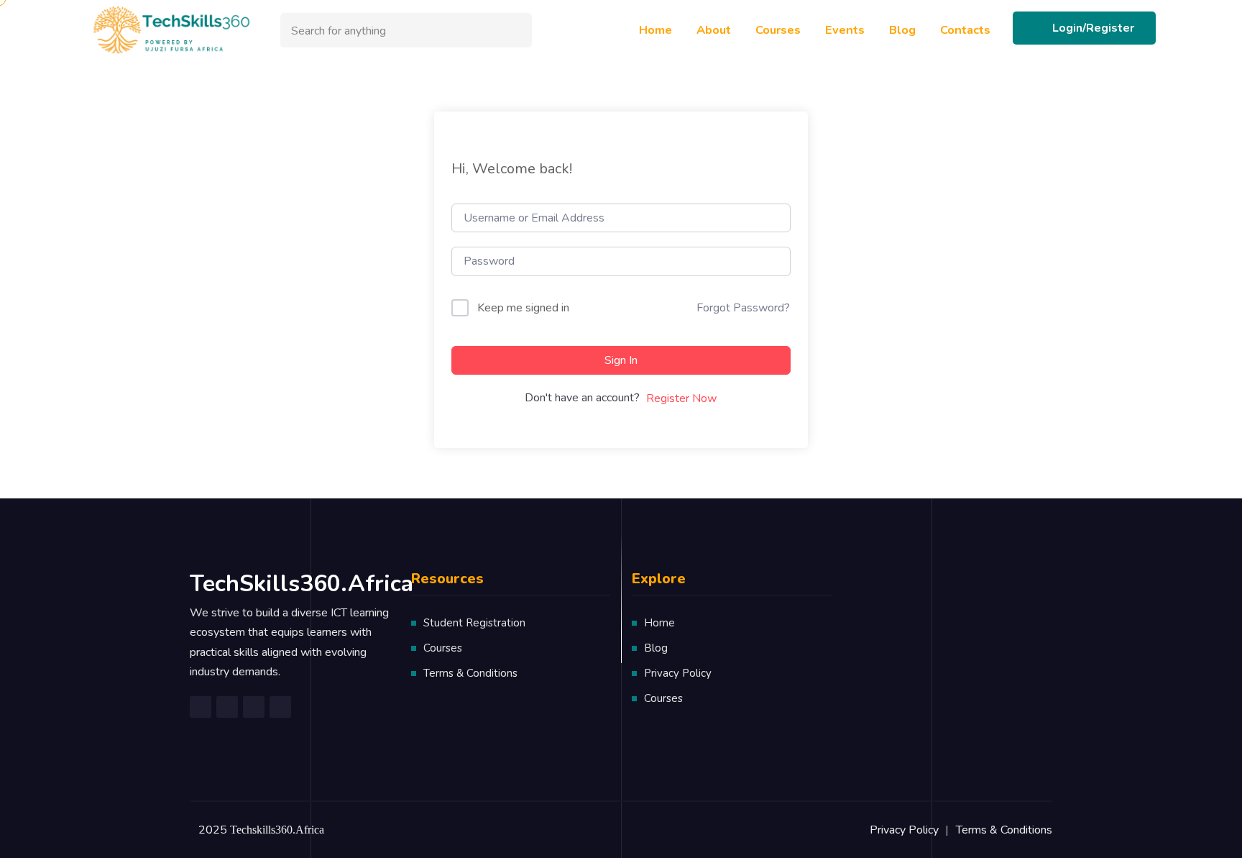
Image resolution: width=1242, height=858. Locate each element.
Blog (902, 30)
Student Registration (474, 623)
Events (845, 30)
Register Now (681, 398)
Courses (778, 30)
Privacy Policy (678, 673)
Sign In (621, 360)
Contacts (965, 30)
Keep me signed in (523, 308)
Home (655, 30)
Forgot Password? (743, 308)
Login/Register (1093, 28)
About (713, 30)
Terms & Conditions (470, 673)
